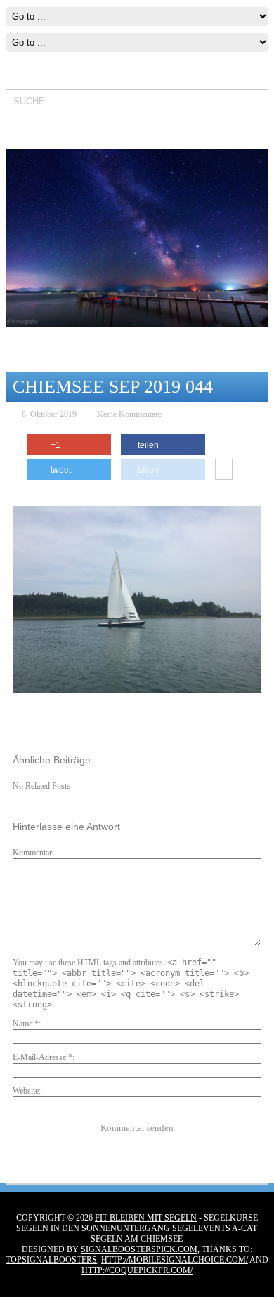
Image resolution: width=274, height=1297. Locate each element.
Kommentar (32, 852)
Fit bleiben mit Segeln (146, 1218)
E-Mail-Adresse (42, 1057)
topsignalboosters (51, 1260)
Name (26, 1023)
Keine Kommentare (129, 414)
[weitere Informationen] (224, 469)
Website (26, 1091)
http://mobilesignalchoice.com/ (174, 1260)
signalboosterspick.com (139, 1249)
